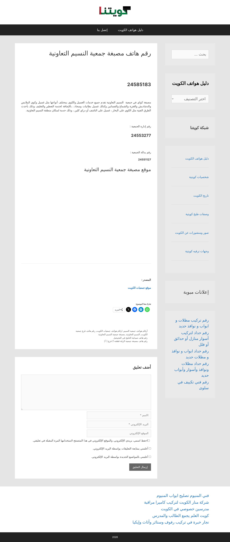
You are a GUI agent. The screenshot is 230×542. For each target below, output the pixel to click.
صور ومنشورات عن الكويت (192, 233)
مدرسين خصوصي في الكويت (185, 508)
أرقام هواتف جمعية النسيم (136, 331)
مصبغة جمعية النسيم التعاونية (111, 334)
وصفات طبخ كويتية (197, 214)
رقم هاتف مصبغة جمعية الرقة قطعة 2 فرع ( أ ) (126, 341)
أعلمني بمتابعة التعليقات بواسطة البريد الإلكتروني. (120, 448)
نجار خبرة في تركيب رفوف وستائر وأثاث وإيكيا (171, 522)
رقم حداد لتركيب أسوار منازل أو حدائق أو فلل (191, 338)
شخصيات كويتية (199, 177)
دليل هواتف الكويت (130, 30)
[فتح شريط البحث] (89, 29)
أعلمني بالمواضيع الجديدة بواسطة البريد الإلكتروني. (119, 456)
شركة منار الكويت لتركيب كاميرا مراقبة (176, 502)
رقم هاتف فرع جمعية (85, 331)
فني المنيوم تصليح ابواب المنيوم (183, 495)
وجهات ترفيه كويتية (197, 251)
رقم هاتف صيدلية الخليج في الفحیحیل (130, 337)
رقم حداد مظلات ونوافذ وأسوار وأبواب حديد (191, 369)
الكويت (144, 334)
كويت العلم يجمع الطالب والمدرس (180, 515)
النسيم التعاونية (133, 334)
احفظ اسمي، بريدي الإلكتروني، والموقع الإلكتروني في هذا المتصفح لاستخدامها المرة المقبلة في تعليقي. (90, 440)
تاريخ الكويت (201, 195)
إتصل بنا (102, 30)
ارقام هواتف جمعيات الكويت (109, 331)
